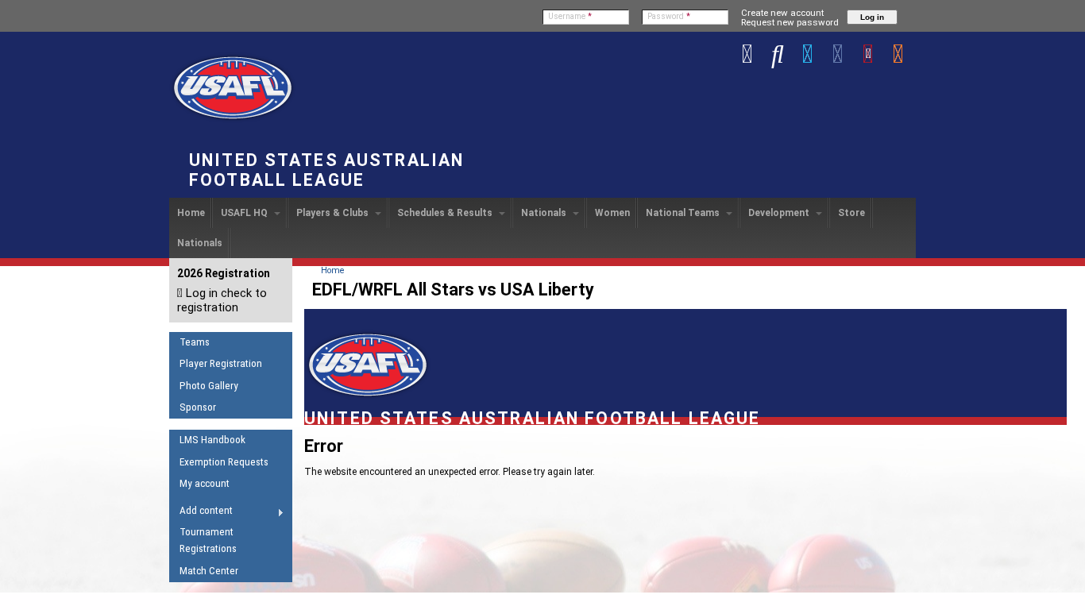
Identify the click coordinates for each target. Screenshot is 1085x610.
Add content (201, 513)
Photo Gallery (209, 386)
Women (612, 212)
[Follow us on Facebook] (838, 53)
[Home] (232, 119)
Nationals (545, 212)
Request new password (790, 22)
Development (780, 212)
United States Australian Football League (326, 170)
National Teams (684, 212)
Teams (195, 342)
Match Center (209, 571)
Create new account (782, 12)
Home (191, 212)
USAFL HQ (245, 212)
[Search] (777, 53)
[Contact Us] (747, 53)
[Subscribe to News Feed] (898, 53)
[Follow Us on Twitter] (808, 53)
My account (205, 483)
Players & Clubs (333, 212)
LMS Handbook (212, 440)
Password (668, 16)
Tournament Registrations (208, 540)
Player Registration (221, 363)
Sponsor (198, 407)
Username (570, 16)
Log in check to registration (222, 300)
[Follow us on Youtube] (868, 53)
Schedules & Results (446, 212)
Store (851, 212)
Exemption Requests (224, 462)
